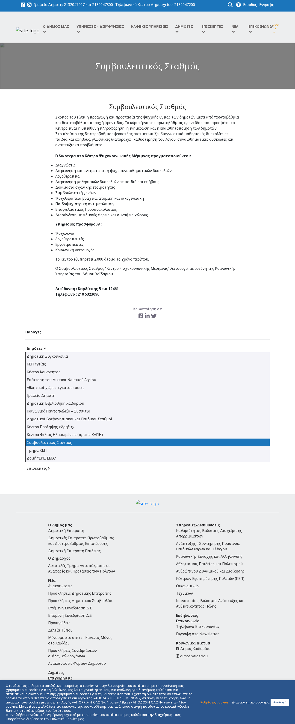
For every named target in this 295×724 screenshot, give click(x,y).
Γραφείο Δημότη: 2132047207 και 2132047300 (73, 4)
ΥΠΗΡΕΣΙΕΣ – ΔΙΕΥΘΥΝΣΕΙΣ (100, 26)
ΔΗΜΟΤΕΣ (184, 26)
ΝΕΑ (234, 26)
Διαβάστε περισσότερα (250, 702)
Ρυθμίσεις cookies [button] (214, 702)
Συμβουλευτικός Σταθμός (147, 66)
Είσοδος (250, 4)
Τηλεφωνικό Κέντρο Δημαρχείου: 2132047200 (155, 4)
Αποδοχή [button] (279, 702)
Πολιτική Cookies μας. (67, 718)
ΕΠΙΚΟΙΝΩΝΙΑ (260, 26)
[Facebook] (142, 316)
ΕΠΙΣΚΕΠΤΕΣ (212, 26)
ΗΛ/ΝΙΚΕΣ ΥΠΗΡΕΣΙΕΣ (149, 26)
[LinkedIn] (148, 316)
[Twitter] (153, 316)
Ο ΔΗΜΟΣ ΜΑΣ (56, 26)
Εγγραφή (266, 4)
